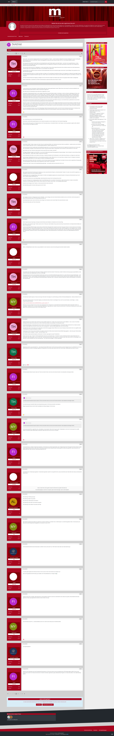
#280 (81, 169)
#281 (81, 194)
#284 (81, 269)
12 (16, 53)
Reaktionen (10, 74)
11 (14, 53)
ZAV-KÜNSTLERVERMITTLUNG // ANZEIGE (95, 43)
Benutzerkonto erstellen (48, 704)
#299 (81, 643)
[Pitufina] (8, 717)
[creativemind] (11, 717)
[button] (86, 2)
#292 (81, 469)
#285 (81, 294)
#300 (81, 668)
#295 (81, 544)
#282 (81, 219)
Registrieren (13, 4)
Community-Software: (57, 733)
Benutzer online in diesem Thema (14, 714)
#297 (81, 594)
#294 (81, 519)
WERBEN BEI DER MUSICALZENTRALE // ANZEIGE (95, 152)
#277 (81, 85)
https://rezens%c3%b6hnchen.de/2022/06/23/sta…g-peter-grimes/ (35, 302)
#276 (81, 56)
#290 (81, 419)
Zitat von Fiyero (28, 398)
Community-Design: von (57, 734)
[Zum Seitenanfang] (112, 734)
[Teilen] (82, 53)
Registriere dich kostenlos (47, 701)
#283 (81, 244)
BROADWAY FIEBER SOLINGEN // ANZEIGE (95, 67)
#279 (81, 141)
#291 (81, 444)
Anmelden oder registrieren (63, 33)
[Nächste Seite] (24, 53)
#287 (81, 344)
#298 (81, 619)
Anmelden (9, 4)
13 (18, 53)
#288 (81, 369)
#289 (81, 394)
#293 (81, 494)
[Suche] (106, 2)
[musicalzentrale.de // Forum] (57, 13)
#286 (81, 319)
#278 (81, 116)
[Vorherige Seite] (8, 53)
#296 (81, 569)
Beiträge (9, 75)
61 (22, 53)
